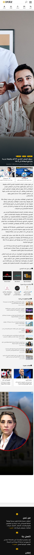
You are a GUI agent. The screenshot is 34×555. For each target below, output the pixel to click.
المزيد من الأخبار (17, 364)
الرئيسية (29, 156)
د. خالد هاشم (6, 178)
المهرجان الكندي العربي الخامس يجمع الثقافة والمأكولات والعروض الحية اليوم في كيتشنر (15, 309)
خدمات (4, 8)
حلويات (11, 8)
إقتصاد (18, 156)
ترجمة (24, 8)
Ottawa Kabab (7, 281)
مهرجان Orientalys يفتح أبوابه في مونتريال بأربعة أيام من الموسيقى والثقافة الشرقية (13, 316)
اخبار (24, 156)
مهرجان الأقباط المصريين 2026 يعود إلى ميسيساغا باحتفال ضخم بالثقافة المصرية (14, 303)
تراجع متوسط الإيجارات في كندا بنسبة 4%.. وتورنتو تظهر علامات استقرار (14, 323)
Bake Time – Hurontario (7, 292)
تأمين (30, 8)
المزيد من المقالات (17, 389)
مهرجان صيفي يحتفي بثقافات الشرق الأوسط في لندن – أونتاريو (13, 329)
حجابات (17, 8)
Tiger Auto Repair (27, 281)
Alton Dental (17, 281)
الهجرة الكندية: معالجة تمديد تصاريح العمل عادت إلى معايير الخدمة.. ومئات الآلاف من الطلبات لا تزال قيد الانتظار (13, 336)
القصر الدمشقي (27, 292)
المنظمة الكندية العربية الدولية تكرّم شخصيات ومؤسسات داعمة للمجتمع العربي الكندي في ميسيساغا (15, 350)
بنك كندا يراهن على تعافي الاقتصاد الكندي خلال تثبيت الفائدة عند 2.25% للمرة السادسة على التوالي (14, 356)
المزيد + (11, 528)
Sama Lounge (17, 292)
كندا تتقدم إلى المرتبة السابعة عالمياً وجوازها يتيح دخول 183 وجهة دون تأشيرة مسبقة (13, 343)
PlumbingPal (24, 178)
